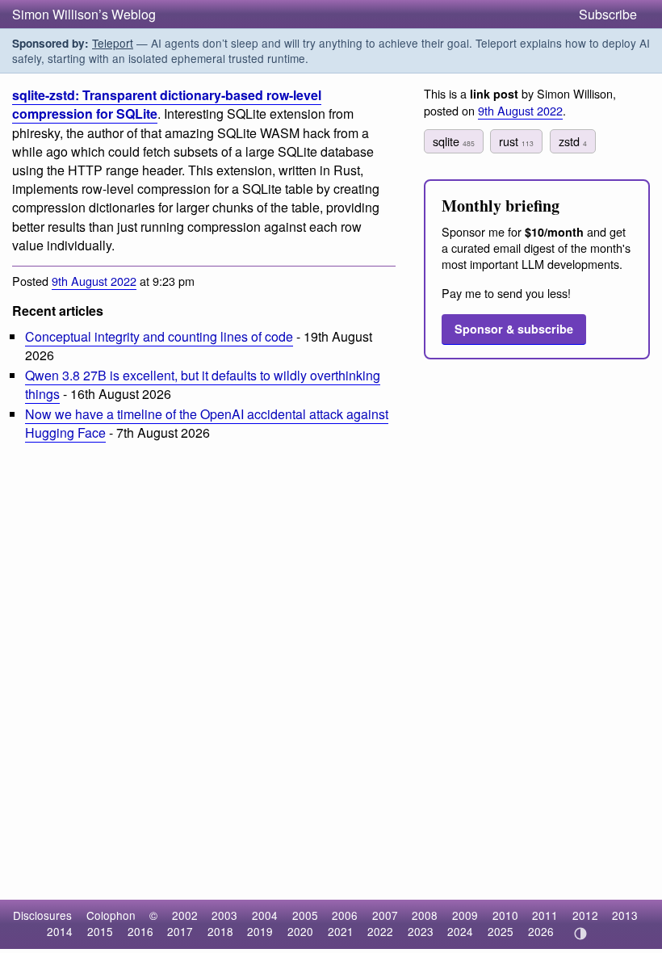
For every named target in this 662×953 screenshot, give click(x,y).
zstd (573, 140)
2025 (500, 931)
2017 (180, 931)
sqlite (454, 140)
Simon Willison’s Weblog (84, 14)
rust (516, 140)
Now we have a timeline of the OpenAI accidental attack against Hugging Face (206, 423)
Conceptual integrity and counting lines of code (159, 336)
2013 (625, 915)
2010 (505, 915)
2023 (421, 931)
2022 (380, 931)
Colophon (111, 915)
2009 (465, 915)
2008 (425, 915)
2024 (460, 931)
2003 (224, 915)
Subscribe (608, 14)
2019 (260, 931)
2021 (341, 931)
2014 (60, 931)
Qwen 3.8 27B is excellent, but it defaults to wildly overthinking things (202, 384)
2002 (185, 915)
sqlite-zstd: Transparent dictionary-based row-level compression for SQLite (166, 104)
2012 (585, 915)
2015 (100, 931)
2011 (545, 915)
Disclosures (42, 915)
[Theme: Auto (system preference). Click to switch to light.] (580, 933)
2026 (541, 931)
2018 (220, 931)
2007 (385, 915)
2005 (305, 915)
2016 (140, 931)
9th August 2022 (94, 280)
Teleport (112, 43)
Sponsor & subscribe (514, 329)
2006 (345, 915)
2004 (265, 915)
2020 (300, 931)
